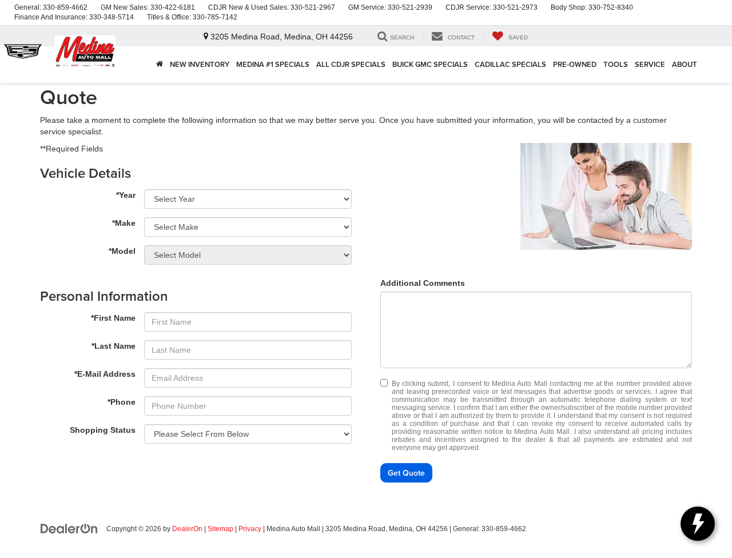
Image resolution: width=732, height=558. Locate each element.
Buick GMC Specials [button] (430, 64)
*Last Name (114, 345)
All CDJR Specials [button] (350, 64)
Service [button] (650, 64)
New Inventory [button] (199, 64)
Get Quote (406, 473)
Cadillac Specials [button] (510, 64)
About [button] (684, 64)
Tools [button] (615, 64)
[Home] (159, 64)
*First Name (113, 317)
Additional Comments (422, 283)
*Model (122, 251)
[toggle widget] (698, 524)
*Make (124, 223)
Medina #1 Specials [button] (272, 64)
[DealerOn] (69, 528)
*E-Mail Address (105, 373)
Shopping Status (103, 430)
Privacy (249, 529)
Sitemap (220, 529)
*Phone (122, 401)
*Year (126, 195)
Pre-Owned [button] (574, 64)
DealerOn (187, 529)
